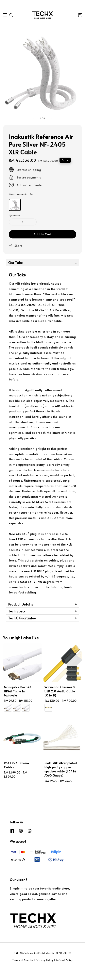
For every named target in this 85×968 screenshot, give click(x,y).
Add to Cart (42, 234)
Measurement (21, 194)
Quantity (14, 215)
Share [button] (18, 246)
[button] (5, 15)
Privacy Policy (44, 960)
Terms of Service (23, 960)
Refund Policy (64, 960)
